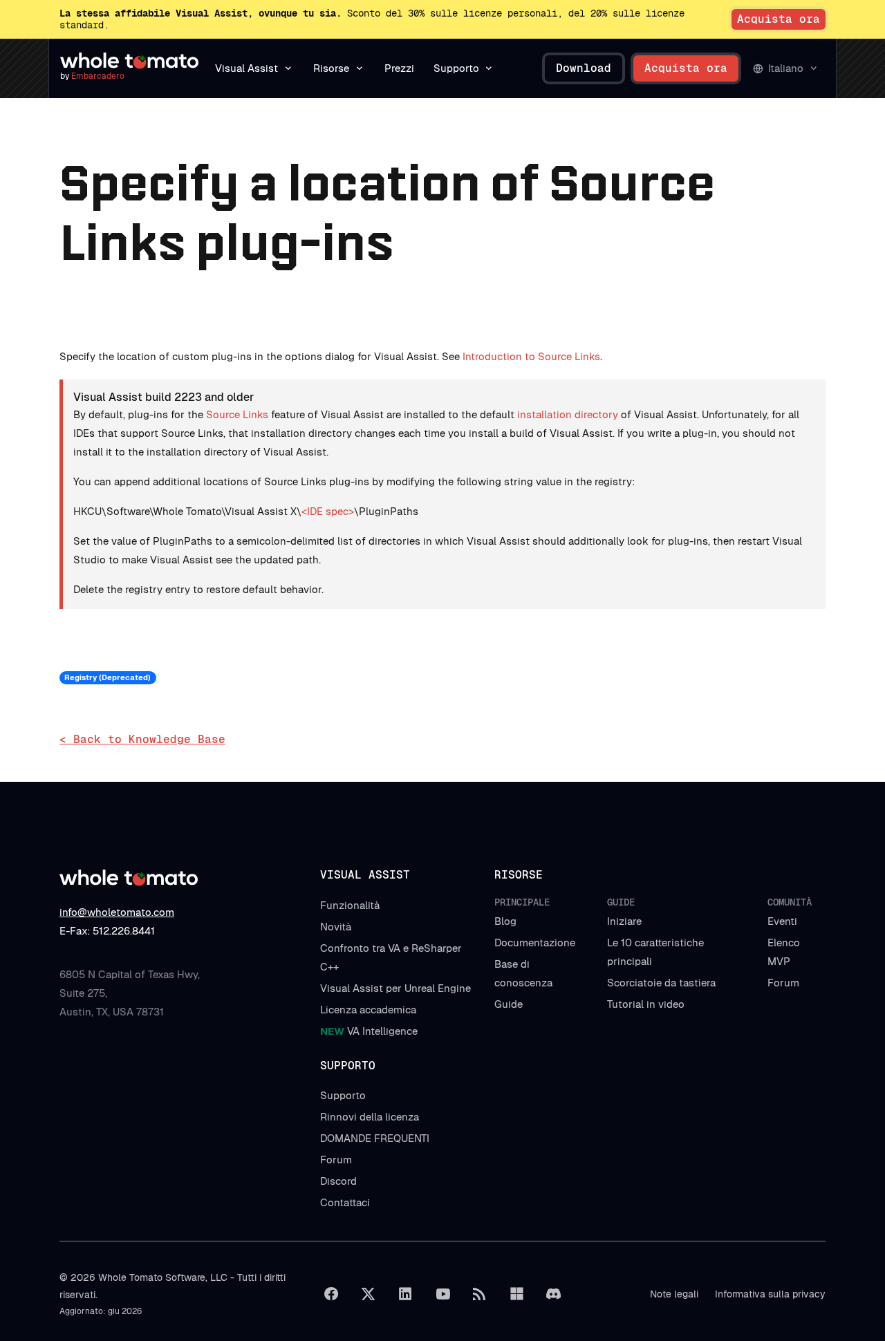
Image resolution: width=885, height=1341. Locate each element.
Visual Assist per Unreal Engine (395, 988)
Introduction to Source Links (531, 356)
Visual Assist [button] (246, 68)
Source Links (237, 414)
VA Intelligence (369, 1031)
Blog (505, 921)
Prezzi (399, 68)
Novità (335, 926)
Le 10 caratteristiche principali (655, 952)
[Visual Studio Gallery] (516, 1294)
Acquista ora (778, 19)
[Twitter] (368, 1294)
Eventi (782, 921)
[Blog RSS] (480, 1294)
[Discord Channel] (554, 1294)
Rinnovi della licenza (369, 1116)
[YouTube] (442, 1294)
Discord (338, 1181)
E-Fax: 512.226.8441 (107, 930)
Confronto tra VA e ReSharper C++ (391, 957)
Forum (783, 982)
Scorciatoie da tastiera (661, 982)
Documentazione (534, 942)
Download (583, 68)
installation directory (567, 414)
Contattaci (345, 1202)
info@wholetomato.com (116, 912)
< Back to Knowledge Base (142, 739)
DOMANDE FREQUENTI (374, 1138)
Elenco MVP (783, 952)
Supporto (343, 1095)
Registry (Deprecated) (107, 677)
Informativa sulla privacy (770, 1294)
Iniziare (624, 921)
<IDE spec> (327, 511)
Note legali (674, 1294)
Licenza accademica (368, 1009)
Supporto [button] (456, 68)
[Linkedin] (405, 1294)
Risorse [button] (331, 68)
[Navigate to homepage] (129, 61)
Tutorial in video (645, 1004)
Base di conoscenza (523, 973)
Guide (508, 1004)
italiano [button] (785, 68)
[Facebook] (331, 1294)
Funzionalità (350, 905)
